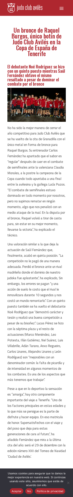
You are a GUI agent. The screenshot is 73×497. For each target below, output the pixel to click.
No (29, 491)
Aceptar (17, 491)
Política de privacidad (50, 491)
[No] (68, 483)
